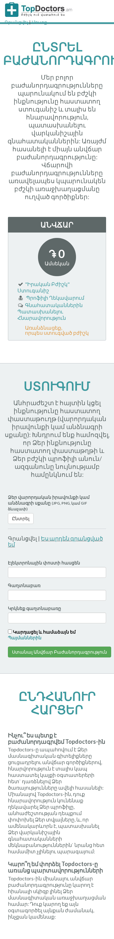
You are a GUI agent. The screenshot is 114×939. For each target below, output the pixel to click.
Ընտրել (20, 518)
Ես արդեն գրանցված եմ (55, 541)
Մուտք (39, 22)
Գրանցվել (16, 22)
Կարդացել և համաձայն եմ (42, 634)
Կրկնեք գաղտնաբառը (34, 608)
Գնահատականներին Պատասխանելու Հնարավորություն (50, 311)
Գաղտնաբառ (24, 585)
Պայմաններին (24, 637)
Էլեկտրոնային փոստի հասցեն (44, 562)
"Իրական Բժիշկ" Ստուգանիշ (43, 287)
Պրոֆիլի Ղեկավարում (55, 298)
